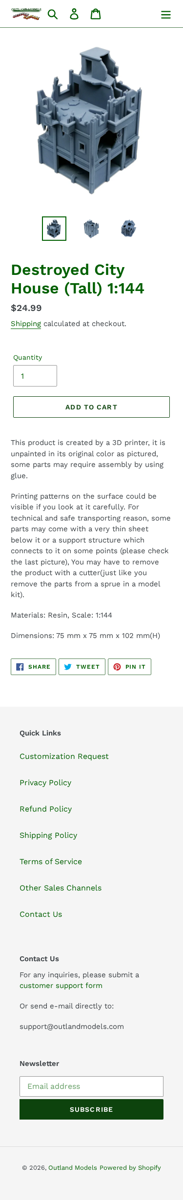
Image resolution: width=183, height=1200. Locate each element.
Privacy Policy (45, 782)
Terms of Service (51, 861)
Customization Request (64, 756)
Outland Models (72, 1167)
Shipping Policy (48, 835)
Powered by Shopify (130, 1167)
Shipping (26, 323)
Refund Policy (46, 808)
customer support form (61, 985)
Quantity (27, 357)
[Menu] (166, 14)
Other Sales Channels (61, 887)
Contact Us (41, 914)
